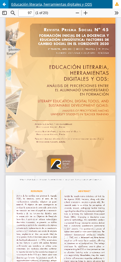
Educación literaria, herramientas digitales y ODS (51, 4)
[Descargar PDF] (117, 4)
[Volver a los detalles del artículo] (4, 4)
